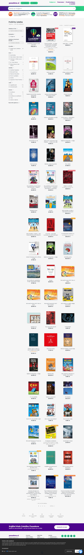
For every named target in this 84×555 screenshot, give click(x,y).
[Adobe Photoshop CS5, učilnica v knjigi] (33, 248)
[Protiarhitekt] (67, 317)
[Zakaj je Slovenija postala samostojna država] (50, 85)
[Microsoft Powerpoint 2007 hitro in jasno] (50, 294)
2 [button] (40, 506)
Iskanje (23, 515)
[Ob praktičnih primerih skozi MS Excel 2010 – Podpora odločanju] (33, 177)
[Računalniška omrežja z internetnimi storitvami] (67, 201)
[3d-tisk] (33, 108)
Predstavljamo (70, 2)
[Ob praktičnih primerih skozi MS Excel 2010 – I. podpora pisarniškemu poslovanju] (50, 177)
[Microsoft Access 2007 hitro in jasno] (67, 271)
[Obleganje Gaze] (33, 201)
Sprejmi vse (78, 551)
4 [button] (44, 506)
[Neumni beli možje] (67, 410)
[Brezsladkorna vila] (33, 131)
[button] (25, 3)
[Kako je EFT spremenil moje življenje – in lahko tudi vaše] (50, 131)
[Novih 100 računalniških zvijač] (33, 410)
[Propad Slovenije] (67, 85)
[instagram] (65, 536)
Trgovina (11, 24)
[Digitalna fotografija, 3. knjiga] (50, 248)
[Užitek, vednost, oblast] (67, 63)
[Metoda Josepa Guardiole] (50, 155)
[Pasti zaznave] (33, 155)
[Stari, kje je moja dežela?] (50, 410)
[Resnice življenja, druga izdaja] (67, 339)
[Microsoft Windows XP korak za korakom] (33, 432)
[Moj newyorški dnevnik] (50, 317)
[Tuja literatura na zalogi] (33, 14)
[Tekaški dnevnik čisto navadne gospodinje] (33, 85)
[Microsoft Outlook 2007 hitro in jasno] (33, 294)
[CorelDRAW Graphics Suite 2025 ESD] (33, 34)
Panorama (60, 2)
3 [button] (42, 506)
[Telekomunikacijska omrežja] (50, 108)
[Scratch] (50, 201)
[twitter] (74, 536)
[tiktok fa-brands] (68, 536)
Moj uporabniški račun (33, 516)
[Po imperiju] (67, 388)
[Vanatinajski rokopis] (67, 432)
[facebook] (62, 536)
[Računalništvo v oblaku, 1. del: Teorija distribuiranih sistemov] (33, 224)
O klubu (38, 536)
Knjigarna (52, 2)
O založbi (72, 4)
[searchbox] (42, 8)
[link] (52, 2)
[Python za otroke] (50, 63)
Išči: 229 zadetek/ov (19, 24)
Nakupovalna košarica (60, 516)
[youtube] (71, 536)
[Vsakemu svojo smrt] (50, 388)
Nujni (4, 551)
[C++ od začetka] (33, 388)
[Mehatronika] (50, 364)
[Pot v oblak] (67, 155)
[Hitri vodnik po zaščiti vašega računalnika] (67, 294)
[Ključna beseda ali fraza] (9, 31)
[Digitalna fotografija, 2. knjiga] (33, 364)
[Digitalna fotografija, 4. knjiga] (67, 131)
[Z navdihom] (33, 63)
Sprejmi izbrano (69, 551)
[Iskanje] (50, 271)
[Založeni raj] (33, 317)
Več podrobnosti (5, 548)
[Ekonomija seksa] (50, 339)
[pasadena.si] (14, 3)
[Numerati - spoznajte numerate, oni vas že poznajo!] (50, 224)
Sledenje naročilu (42, 516)
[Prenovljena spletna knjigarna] (11, 14)
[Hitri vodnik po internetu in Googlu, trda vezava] (67, 364)
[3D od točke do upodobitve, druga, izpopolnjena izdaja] (33, 271)
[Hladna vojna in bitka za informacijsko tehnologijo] (33, 339)
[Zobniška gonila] (67, 248)
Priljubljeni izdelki (51, 516)
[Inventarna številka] (9, 43)
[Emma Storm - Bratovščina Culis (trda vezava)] (67, 108)
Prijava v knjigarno (29, 536)
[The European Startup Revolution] (67, 457)
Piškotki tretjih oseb (12, 551)
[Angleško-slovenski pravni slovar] (50, 457)
